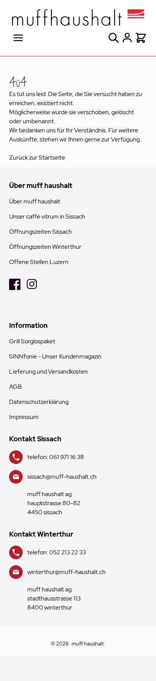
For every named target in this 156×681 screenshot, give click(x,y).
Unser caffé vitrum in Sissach (47, 216)
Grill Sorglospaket (32, 341)
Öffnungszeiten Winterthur (45, 247)
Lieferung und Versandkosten (48, 371)
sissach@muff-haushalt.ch (62, 477)
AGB (15, 387)
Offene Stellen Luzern (39, 262)
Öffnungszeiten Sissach (40, 232)
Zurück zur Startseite (37, 157)
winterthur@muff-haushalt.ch (66, 572)
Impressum (24, 417)
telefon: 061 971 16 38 (55, 457)
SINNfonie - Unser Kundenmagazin (55, 356)
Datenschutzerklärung (39, 402)
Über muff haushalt (34, 201)
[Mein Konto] (127, 38)
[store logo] (78, 17)
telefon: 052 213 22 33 (56, 552)
